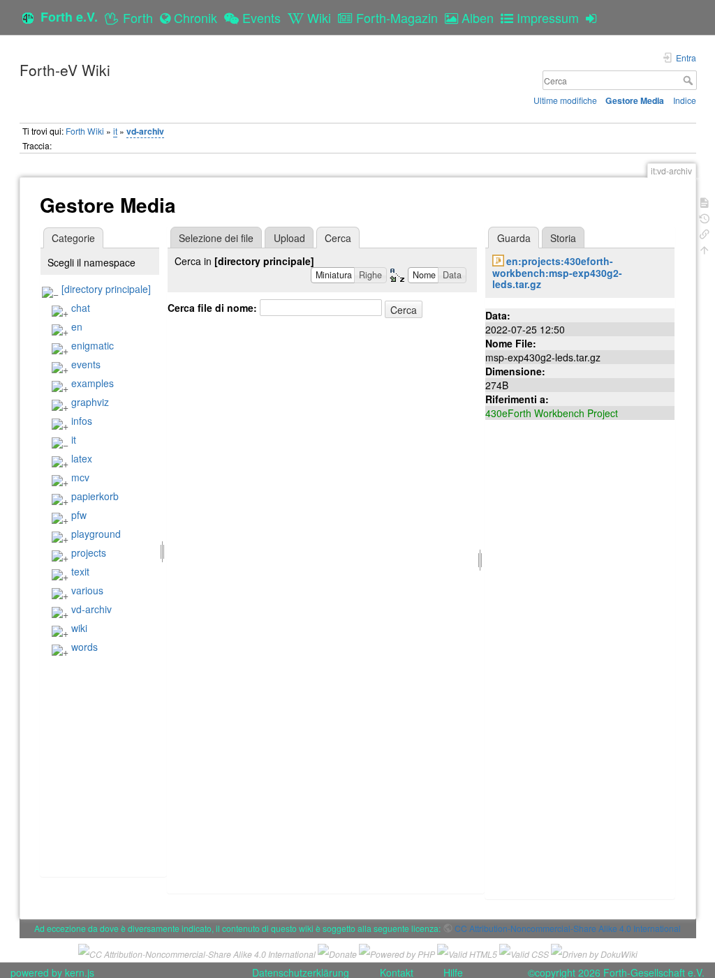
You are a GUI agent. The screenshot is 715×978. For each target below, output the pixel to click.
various (87, 590)
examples (92, 383)
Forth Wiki (85, 131)
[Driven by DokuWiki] (594, 952)
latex (81, 458)
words (84, 647)
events (86, 364)
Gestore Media (634, 100)
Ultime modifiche (565, 100)
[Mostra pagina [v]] (704, 201)
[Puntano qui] (704, 233)
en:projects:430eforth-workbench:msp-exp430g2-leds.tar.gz (557, 273)
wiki (79, 628)
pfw (79, 515)
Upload (289, 238)
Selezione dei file (216, 238)
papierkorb (95, 496)
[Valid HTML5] (467, 952)
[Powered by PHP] (397, 952)
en (76, 326)
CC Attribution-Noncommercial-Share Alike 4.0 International (568, 928)
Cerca (689, 80)
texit (80, 571)
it (115, 131)
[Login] (594, 17)
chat (80, 308)
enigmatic (92, 345)
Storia (563, 238)
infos (81, 421)
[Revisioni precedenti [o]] (704, 217)
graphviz (90, 402)
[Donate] (337, 952)
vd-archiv (145, 131)
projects (88, 552)
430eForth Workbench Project (551, 413)
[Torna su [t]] (704, 249)
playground (96, 534)
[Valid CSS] (524, 952)
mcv (80, 477)
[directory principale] (106, 289)
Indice (684, 100)
